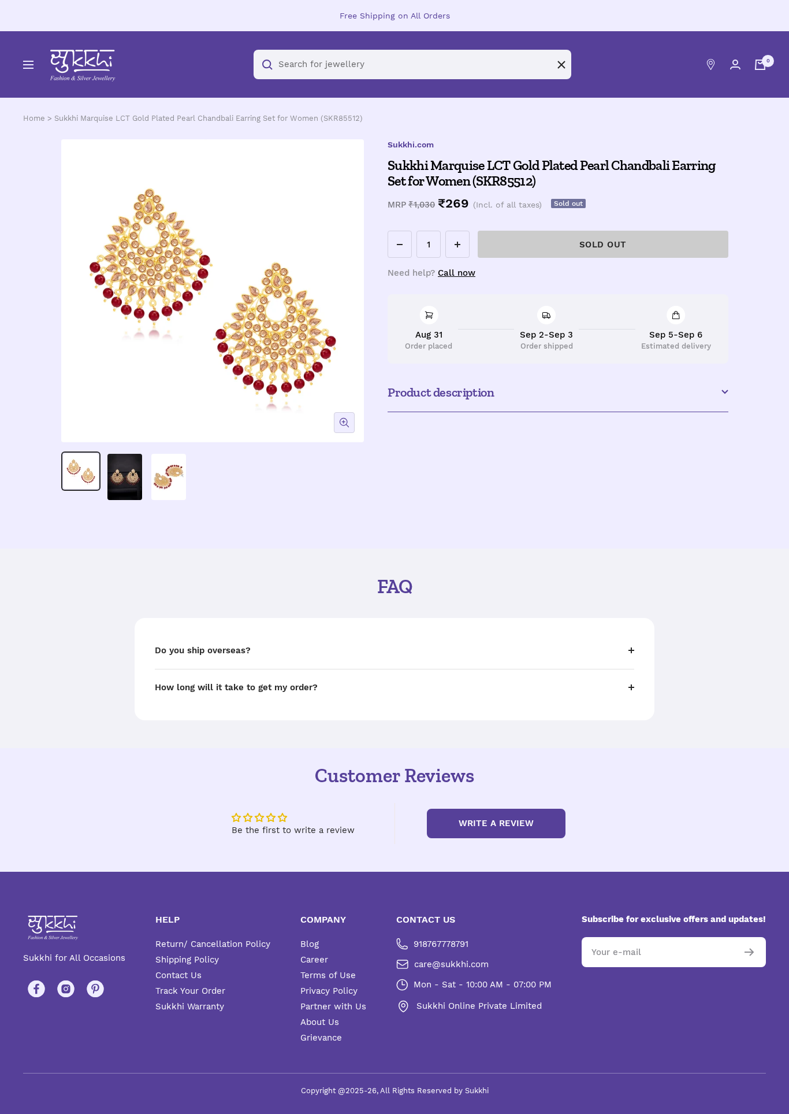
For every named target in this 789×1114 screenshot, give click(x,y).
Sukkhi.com (411, 144)
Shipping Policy (187, 959)
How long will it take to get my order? (236, 687)
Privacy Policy (329, 991)
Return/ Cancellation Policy (212, 944)
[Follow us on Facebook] (36, 989)
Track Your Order (190, 991)
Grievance (321, 1037)
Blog (309, 944)
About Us (319, 1022)
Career (314, 959)
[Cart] (760, 65)
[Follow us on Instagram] (66, 989)
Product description (441, 392)
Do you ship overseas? (203, 650)
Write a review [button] (496, 823)
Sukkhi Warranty (189, 1006)
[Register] (749, 952)
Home (34, 118)
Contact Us (178, 975)
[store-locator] (710, 64)
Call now (456, 273)
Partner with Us (333, 1006)
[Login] (735, 64)
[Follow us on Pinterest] (95, 989)
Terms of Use (328, 975)
